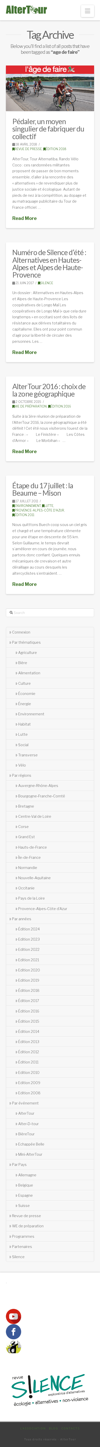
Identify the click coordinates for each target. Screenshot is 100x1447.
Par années (21, 919)
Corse (23, 826)
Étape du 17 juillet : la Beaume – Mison (42, 489)
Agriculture (27, 652)
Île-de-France (29, 857)
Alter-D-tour (28, 1124)
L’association (33, 1428)
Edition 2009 (29, 1083)
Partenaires (22, 1246)
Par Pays (19, 1164)
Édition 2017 (28, 1000)
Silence (46, 283)
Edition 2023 (29, 939)
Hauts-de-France (32, 847)
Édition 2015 (28, 1021)
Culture (24, 683)
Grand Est (26, 837)
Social (23, 745)
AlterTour (26, 1113)
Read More (24, 218)
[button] (87, 11)
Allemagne (27, 1175)
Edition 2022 (28, 949)
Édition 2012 (28, 1052)
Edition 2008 (29, 1093)
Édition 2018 (56, 149)
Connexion (21, 632)
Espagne (25, 1195)
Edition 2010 (28, 1072)
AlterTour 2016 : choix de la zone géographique (49, 390)
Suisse (24, 1205)
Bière (22, 663)
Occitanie (26, 888)
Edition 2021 (28, 960)
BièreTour (26, 1134)
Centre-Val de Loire (34, 816)
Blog (53, 1428)
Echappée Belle (31, 1144)
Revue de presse (28, 149)
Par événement (25, 1103)
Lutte (48, 506)
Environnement (28, 506)
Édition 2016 (61, 406)
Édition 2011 (24, 515)
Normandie (27, 867)
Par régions (21, 775)
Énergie (24, 704)
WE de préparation (31, 406)
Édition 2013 (28, 1042)
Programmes (23, 1236)
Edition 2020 (29, 970)
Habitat (24, 724)
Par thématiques (26, 642)
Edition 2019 (28, 980)
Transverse (28, 755)
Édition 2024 (29, 929)
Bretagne (26, 806)
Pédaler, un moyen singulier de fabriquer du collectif (48, 129)
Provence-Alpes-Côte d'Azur (39, 510)
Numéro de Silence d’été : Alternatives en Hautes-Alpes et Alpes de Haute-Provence (49, 263)
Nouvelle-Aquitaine (34, 878)
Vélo (22, 765)
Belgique (25, 1185)
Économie (26, 693)
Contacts (70, 1428)
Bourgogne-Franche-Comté (41, 796)
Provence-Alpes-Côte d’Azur (42, 908)
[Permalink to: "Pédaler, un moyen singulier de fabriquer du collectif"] (50, 88)
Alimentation (29, 673)
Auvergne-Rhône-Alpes (38, 785)
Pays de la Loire (31, 898)
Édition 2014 (28, 1031)
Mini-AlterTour (30, 1154)
